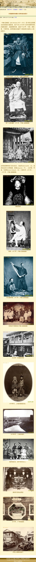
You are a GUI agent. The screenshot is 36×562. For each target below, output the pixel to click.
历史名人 (19, 7)
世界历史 (13, 7)
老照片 (21, 9)
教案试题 (24, 7)
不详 (15, 17)
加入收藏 (13, 558)
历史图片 (15, 9)
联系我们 (18, 558)
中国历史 (8, 7)
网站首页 (3, 7)
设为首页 (9, 558)
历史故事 (29, 7)
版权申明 (27, 558)
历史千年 (9, 9)
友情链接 (23, 558)
